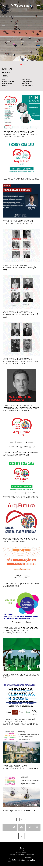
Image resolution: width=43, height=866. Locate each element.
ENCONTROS (6, 72)
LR (33, 854)
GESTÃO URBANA (7, 83)
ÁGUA (4, 79)
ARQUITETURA (26, 79)
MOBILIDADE (25, 83)
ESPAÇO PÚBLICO (27, 81)
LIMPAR (22, 65)
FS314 (23, 854)
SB (14, 854)
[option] (21, 30)
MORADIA (5, 86)
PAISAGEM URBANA (27, 86)
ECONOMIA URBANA (8, 81)
